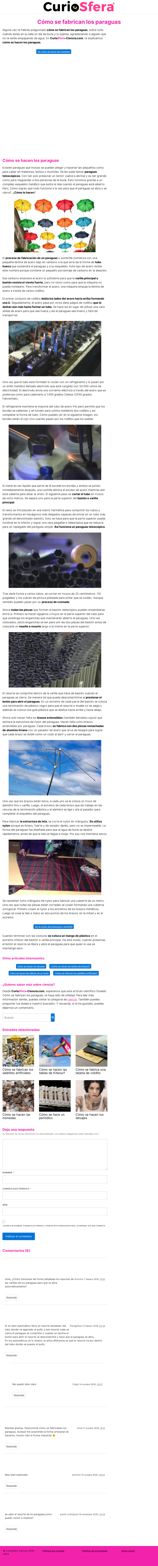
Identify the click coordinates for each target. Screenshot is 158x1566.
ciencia (72, 999)
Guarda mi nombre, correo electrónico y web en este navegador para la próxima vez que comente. (54, 1226)
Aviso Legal (128, 1550)
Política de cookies (53, 1550)
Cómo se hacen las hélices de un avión (29, 973)
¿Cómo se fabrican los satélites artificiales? (76, 973)
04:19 (102, 1514)
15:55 (102, 1279)
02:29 (102, 1326)
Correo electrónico (16, 1188)
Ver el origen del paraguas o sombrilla (54, 926)
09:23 (102, 1475)
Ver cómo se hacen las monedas (53, 51)
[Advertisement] (55, 105)
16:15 (102, 1428)
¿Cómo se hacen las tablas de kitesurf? (70, 966)
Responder (11, 1297)
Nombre (8, 1172)
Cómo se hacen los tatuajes (31, 966)
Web (5, 1205)
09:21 (99, 1384)
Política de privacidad (94, 1550)
